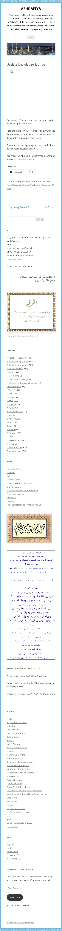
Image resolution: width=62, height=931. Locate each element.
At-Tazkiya (11, 726)
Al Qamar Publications (17, 722)
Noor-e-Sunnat (13, 776)
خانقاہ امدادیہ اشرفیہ (16, 808)
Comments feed (14, 855)
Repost (10, 422)
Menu (31, 37)
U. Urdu (10, 436)
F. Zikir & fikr (12, 375)
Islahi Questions (14, 487)
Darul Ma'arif (13, 729)
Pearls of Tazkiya (14, 780)
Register (10, 844)
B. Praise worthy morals (17, 361)
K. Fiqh (9, 393)
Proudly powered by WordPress (20, 922)
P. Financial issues (15, 411)
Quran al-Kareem (14, 783)
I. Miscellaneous (14, 386)
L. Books (10, 397)
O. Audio (10, 408)
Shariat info (12, 797)
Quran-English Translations (19, 787)
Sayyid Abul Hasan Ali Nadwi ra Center (24, 790)
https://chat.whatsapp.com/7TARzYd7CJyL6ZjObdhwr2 (31, 694)
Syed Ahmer (12, 801)
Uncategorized (13, 440)
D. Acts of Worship (15, 368)
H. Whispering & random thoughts (22, 383)
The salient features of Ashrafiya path (24, 504)
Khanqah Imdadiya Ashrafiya (20, 762)
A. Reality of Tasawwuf (17, 357)
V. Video (10, 444)
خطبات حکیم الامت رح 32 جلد (19, 812)
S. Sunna (11, 429)
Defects (50, 207)
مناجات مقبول (12, 826)
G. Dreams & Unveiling (17, 379)
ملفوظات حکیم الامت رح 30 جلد (20, 823)
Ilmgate (10, 751)
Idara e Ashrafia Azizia (17, 747)
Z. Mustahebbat (14, 451)
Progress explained (16, 494)
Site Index (11, 497)
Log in (9, 848)
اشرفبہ (10, 805)
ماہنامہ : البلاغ (13, 819)
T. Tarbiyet (11, 433)
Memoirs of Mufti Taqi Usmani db (22, 772)
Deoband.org (13, 737)
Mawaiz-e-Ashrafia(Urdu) (18, 769)
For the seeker (13, 479)
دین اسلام (11, 815)
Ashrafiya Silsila (14, 469)
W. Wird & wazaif (14, 447)
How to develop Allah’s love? (20, 483)
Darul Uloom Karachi (16, 733)
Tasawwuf (11, 501)
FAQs (9, 476)
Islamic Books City (15, 758)
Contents (11, 472)
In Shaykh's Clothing (16, 754)
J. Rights (25, 185)
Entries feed (12, 851)
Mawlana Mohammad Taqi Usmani (22, 490)
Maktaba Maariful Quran (18, 765)
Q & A (9, 415)
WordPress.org (13, 858)
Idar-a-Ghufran (13, 744)
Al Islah (10, 719)
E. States (10, 372)
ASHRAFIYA (31, 8)
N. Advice (34, 185)
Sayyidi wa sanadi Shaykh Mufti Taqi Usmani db (28, 794)
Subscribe (15, 897)
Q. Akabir (11, 418)
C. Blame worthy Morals (40, 181)
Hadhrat (10, 740)
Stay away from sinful (18, 207)
